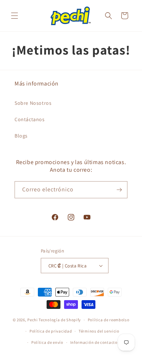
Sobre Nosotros (33, 103)
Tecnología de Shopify (60, 319)
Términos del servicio (99, 331)
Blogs (21, 135)
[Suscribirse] (119, 189)
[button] (15, 16)
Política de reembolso (109, 319)
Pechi (32, 319)
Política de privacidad (50, 331)
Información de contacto (94, 342)
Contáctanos (30, 119)
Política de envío (47, 342)
